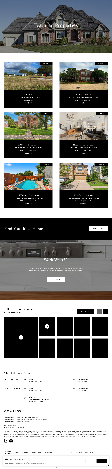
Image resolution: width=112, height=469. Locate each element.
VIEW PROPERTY (28, 84)
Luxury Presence (45, 452)
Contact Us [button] (56, 280)
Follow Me (85, 311)
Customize (90, 461)
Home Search (98, 228)
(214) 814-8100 (20, 427)
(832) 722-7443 (82, 381)
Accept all (102, 461)
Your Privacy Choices (56, 467)
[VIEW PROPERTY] (28, 82)
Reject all (79, 461)
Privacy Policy (89, 452)
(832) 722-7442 (82, 390)
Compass (50, 431)
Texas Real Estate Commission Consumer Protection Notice (22, 417)
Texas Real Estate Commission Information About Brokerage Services (25, 419)
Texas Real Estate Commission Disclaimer (17, 421)
